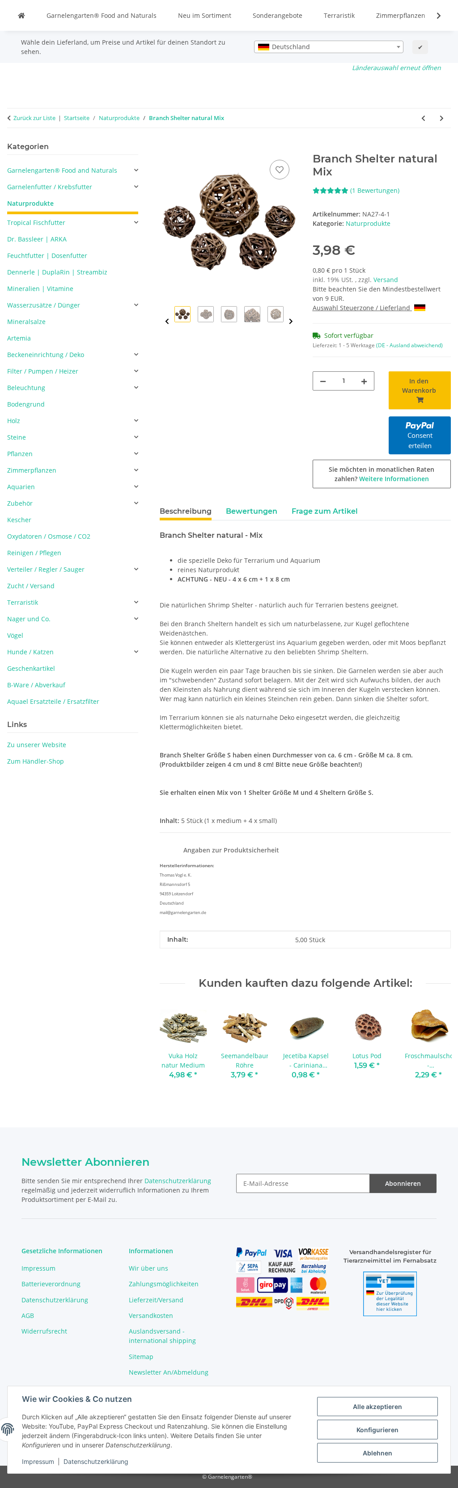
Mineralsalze (26, 321)
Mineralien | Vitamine (40, 288)
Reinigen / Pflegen (34, 553)
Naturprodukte (368, 223)
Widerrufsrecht (44, 1331)
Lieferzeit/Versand (156, 1300)
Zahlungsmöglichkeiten (164, 1284)
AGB (27, 1315)
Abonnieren (403, 1183)
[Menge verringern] (323, 381)
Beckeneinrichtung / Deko (45, 354)
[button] (433, 15)
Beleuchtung (26, 387)
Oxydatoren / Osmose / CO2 (48, 536)
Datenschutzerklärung (96, 1461)
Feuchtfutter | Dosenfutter (47, 255)
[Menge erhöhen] (364, 381)
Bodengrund (26, 404)
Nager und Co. (29, 619)
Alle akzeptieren (377, 1406)
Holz (13, 420)
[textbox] (328, 47)
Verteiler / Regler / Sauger (46, 569)
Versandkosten (151, 1315)
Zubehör (20, 503)
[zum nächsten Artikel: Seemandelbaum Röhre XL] (442, 118)
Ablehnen (377, 1453)
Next (291, 321)
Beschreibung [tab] (186, 511)
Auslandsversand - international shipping (162, 1336)
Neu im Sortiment (204, 15)
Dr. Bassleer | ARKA (37, 239)
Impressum (38, 1461)
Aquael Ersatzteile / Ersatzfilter (53, 701)
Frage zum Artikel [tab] (325, 511)
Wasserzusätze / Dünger (43, 305)
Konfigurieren (377, 1430)
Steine (16, 437)
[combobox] (328, 47)
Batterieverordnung (51, 1284)
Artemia (19, 338)
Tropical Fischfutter (36, 222)
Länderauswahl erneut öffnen (396, 67)
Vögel (15, 635)
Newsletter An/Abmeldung (168, 1372)
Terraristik (339, 15)
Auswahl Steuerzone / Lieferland (362, 307)
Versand (385, 279)
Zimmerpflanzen (400, 15)
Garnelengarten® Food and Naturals (102, 15)
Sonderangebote (277, 15)
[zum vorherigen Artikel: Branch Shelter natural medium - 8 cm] (423, 118)
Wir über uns (148, 1268)
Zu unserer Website (36, 744)
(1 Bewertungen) (374, 190)
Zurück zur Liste (34, 118)
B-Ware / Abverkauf (36, 685)
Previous (167, 321)
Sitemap (141, 1356)
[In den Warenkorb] (167, 148)
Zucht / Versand (31, 586)
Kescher (19, 519)
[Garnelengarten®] (21, 15)
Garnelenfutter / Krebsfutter (49, 187)
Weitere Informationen (394, 478)
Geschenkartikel (31, 668)
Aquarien (21, 486)
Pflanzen (20, 453)
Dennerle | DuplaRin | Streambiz (57, 272)
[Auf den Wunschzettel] (279, 169)
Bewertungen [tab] (251, 511)
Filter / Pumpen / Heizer (42, 371)
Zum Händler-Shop (35, 761)
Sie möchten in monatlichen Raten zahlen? (381, 474)
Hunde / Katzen (30, 652)
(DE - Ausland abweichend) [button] (409, 345)
